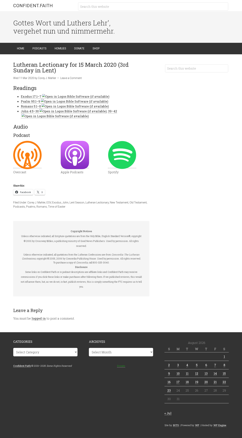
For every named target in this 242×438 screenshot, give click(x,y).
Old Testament (138, 202)
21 (215, 382)
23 (169, 390)
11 (187, 373)
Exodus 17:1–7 (31, 96)
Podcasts (19, 206)
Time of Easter (56, 206)
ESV (49, 202)
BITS (176, 425)
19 (196, 382)
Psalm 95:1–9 (30, 101)
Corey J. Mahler (36, 202)
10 (178, 373)
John (65, 202)
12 (196, 373)
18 (187, 382)
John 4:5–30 (30, 111)
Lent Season (77, 202)
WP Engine (219, 425)
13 (206, 373)
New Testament (119, 202)
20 (206, 382)
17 (178, 382)
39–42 (112, 111)
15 (224, 373)
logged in (39, 318)
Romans (41, 206)
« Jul (167, 413)
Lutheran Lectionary (97, 202)
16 (169, 382)
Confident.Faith (33, 5)
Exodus (56, 202)
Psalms (30, 206)
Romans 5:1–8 (31, 106)
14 (215, 373)
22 (224, 382)
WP (197, 425)
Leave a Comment (71, 78)
